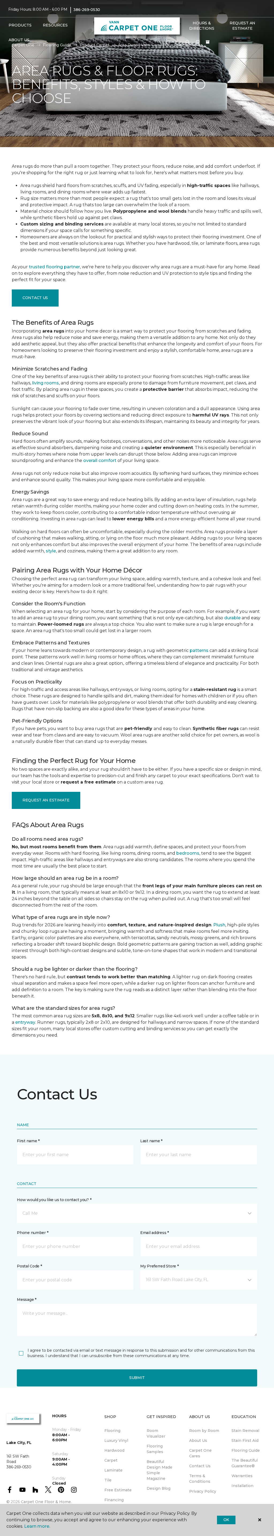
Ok (226, 1519)
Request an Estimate (46, 800)
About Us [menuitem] (198, 1440)
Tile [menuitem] (108, 1480)
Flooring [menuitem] (112, 1430)
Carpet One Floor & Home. (46, 1501)
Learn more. (37, 1526)
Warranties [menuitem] (242, 1475)
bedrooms (187, 853)
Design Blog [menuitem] (158, 1488)
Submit (137, 1377)
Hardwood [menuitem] (114, 1450)
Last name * (151, 1141)
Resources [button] (55, 25)
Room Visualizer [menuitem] (156, 1433)
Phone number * (32, 1233)
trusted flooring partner (54, 266)
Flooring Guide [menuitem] (245, 1450)
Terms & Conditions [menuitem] (199, 1478)
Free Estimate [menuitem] (118, 1490)
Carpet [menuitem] (110, 1460)
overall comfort (99, 460)
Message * (26, 1299)
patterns (199, 650)
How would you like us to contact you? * (54, 1200)
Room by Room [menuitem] (204, 1430)
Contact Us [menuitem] (200, 1466)
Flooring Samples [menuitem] (155, 1449)
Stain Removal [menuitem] (245, 1430)
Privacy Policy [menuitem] (202, 1491)
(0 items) (208, 42)
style (51, 550)
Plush (219, 924)
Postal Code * (29, 1266)
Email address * (154, 1233)
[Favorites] (198, 42)
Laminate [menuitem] (113, 1470)
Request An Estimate (242, 26)
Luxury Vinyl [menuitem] (116, 1440)
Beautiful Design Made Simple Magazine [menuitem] (159, 1470)
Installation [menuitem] (242, 1485)
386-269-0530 (86, 9)
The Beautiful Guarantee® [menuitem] (244, 1463)
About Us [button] (19, 39)
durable (232, 617)
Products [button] (20, 25)
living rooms (45, 382)
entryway (25, 1022)
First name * (28, 1141)
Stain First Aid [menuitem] (244, 1440)
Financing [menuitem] (114, 1499)
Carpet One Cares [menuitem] (200, 1453)
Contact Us (35, 297)
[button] (187, 42)
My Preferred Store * (159, 1266)
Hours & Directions (201, 26)
